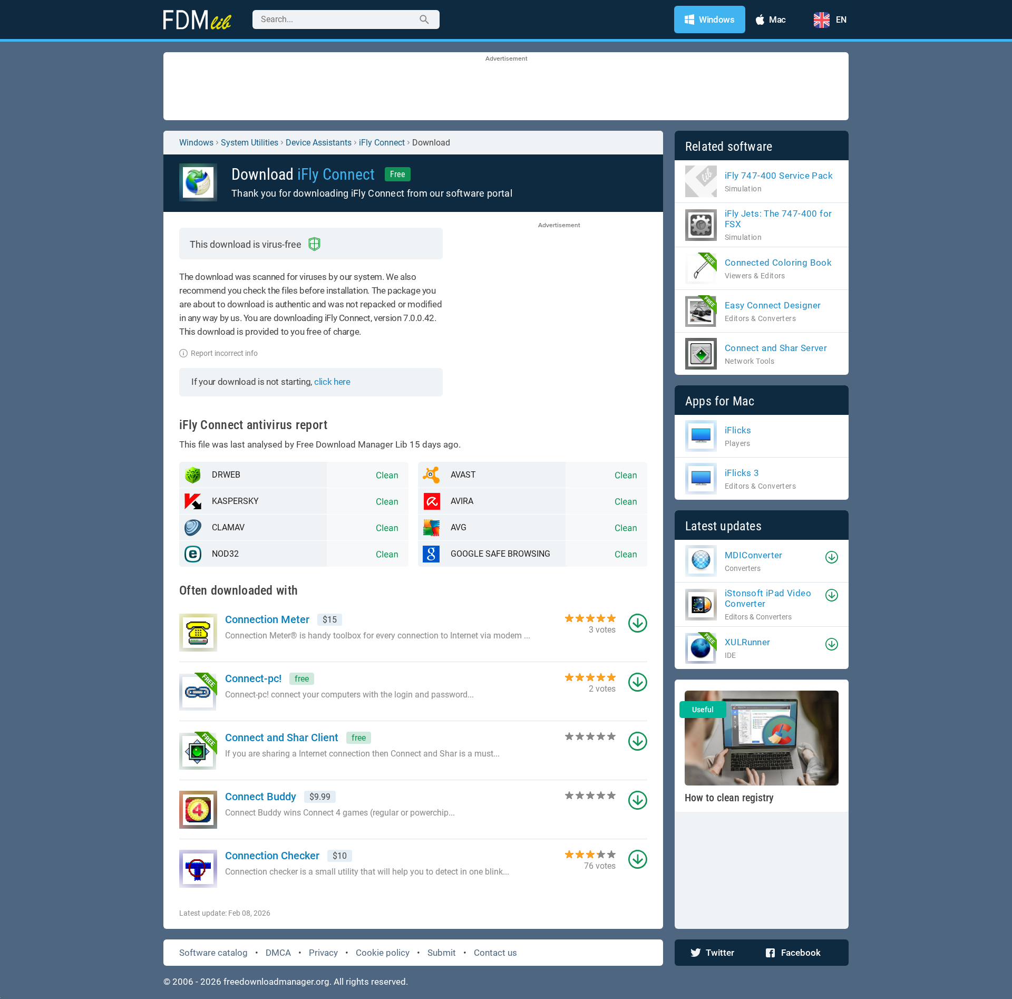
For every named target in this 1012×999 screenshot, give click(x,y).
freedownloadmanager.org (276, 981)
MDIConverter (754, 555)
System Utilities (249, 143)
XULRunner (748, 642)
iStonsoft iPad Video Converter (768, 598)
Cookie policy (383, 952)
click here (332, 381)
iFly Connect (382, 143)
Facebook (801, 952)
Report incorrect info (224, 353)
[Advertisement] (506, 87)
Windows (196, 143)
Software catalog (213, 952)
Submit (441, 952)
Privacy (323, 952)
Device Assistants (319, 143)
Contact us (495, 952)
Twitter (720, 952)
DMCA (278, 952)
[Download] (831, 557)
